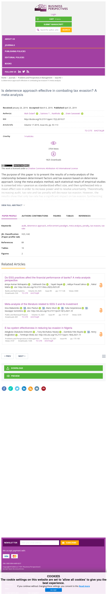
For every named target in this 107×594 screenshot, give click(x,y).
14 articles (28, 136)
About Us (10, 39)
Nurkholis (56, 113)
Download (17, 368)
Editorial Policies (14, 57)
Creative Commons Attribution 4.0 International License (53, 168)
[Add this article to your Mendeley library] (43, 388)
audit (24, 225)
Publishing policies (15, 51)
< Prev (7, 356)
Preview (15, 376)
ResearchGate (10, 388)
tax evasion (95, 225)
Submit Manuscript (53, 24)
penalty (86, 225)
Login (53, 14)
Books (8, 63)
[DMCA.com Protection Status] (21, 165)
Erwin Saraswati (73, 113)
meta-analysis (75, 225)
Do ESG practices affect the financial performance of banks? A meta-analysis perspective (47, 279)
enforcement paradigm (57, 225)
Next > (21, 356)
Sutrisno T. (45, 113)
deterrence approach (36, 225)
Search (66, 29)
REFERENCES (85, 215)
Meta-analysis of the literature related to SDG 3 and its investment (41, 304)
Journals (10, 45)
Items (55, 19)
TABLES (70, 215)
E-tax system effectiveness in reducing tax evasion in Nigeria (38, 327)
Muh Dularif (29, 113)
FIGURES (57, 215)
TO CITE (88, 130)
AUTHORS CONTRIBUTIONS (35, 215)
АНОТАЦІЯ (99, 130)
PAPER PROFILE (9, 215)
